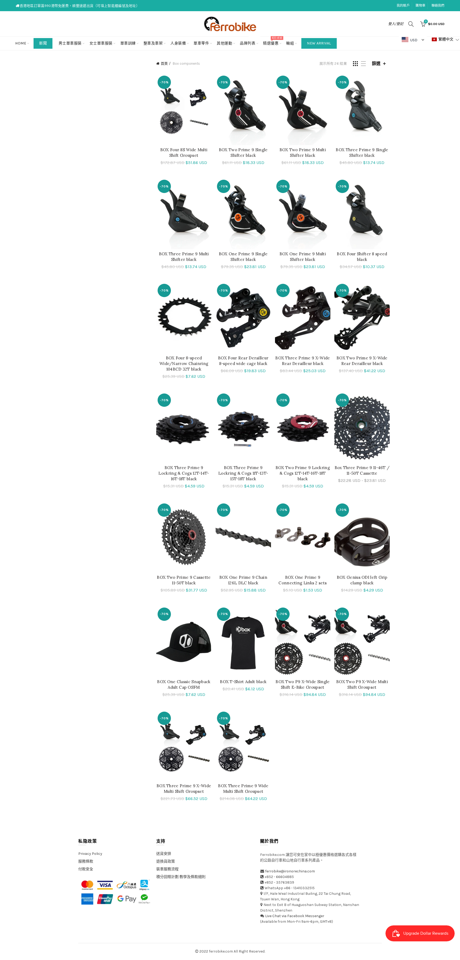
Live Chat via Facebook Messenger (294, 916)
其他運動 (224, 43)
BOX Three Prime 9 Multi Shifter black (184, 256)
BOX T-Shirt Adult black (243, 681)
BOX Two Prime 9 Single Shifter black (243, 152)
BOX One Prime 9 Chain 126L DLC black (243, 580)
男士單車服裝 (70, 43)
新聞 (43, 43)
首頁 (164, 63)
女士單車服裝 (101, 43)
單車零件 (201, 43)
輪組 (290, 43)
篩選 (376, 63)
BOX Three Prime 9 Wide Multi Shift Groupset (243, 788)
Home (20, 43)
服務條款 (85, 861)
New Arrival (319, 43)
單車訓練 (128, 43)
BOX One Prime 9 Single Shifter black (243, 256)
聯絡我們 (438, 5)
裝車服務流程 (167, 869)
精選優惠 (272, 41)
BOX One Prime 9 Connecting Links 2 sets (302, 580)
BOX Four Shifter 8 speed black (362, 256)
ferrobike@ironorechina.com (290, 871)
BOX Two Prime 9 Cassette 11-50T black (184, 580)
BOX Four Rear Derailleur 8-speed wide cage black (243, 360)
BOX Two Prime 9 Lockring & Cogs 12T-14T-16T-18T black (303, 473)
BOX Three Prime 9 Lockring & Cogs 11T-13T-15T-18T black (243, 473)
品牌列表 (249, 41)
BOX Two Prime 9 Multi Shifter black (303, 152)
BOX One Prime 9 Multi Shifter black (303, 256)
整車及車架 (153, 43)
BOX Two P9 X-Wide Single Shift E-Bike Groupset (303, 684)
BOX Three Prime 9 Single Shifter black (362, 152)
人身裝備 (178, 43)
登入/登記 (395, 24)
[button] (445, 39)
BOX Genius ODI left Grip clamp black (362, 580)
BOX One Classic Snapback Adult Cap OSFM (183, 684)
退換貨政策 (165, 861)
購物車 (420, 5)
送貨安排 (163, 853)
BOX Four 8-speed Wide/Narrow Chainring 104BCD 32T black (183, 363)
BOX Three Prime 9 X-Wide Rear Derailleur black (302, 360)
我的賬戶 (403, 5)
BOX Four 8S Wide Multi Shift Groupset (184, 152)
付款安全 (85, 869)
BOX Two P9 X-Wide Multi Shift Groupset (362, 684)
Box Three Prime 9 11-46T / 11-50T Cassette (362, 470)
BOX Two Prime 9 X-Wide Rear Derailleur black (362, 360)
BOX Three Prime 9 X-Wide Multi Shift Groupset (184, 788)
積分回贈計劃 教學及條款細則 (181, 877)
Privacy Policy (90, 853)
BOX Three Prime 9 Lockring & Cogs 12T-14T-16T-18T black (183, 473)
